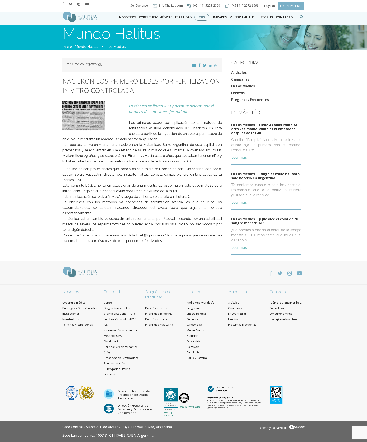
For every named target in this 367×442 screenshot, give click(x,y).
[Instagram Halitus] (79, 4)
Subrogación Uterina (117, 369)
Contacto (278, 292)
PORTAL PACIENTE (291, 6)
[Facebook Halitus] (62, 4)
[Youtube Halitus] (87, 4)
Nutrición (192, 336)
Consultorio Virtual (281, 314)
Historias (265, 17)
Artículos (239, 72)
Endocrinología (196, 314)
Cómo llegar (277, 308)
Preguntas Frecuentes (250, 99)
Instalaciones (71, 314)
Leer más (239, 157)
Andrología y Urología (200, 302)
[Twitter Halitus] (70, 4)
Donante (109, 374)
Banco (108, 302)
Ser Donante (139, 5)
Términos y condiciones (77, 325)
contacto (284, 17)
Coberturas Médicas (155, 17)
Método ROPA (113, 336)
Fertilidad (183, 17)
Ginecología (194, 325)
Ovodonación (112, 341)
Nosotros (127, 17)
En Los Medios (113, 46)
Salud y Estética (197, 358)
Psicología (193, 347)
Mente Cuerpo (196, 330)
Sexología (193, 352)
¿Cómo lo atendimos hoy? (286, 302)
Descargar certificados (169, 414)
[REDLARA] (86, 393)
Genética (192, 319)
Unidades (219, 17)
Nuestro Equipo (72, 319)
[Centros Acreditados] (72, 393)
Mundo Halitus (242, 17)
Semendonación (114, 363)
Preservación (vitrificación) (121, 358)
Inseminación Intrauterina (120, 330)
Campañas (240, 79)
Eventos (238, 93)
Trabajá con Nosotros (283, 319)
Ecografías (193, 308)
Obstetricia (194, 341)
